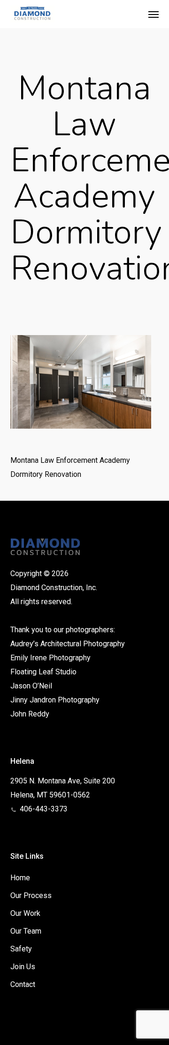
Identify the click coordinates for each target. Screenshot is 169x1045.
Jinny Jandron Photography (55, 699)
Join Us (22, 966)
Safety (21, 948)
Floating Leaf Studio (43, 671)
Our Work (25, 913)
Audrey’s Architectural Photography (67, 643)
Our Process (31, 895)
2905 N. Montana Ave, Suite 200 (62, 780)
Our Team (25, 931)
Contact (22, 984)
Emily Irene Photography (50, 657)
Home (20, 877)
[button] (153, 14)
